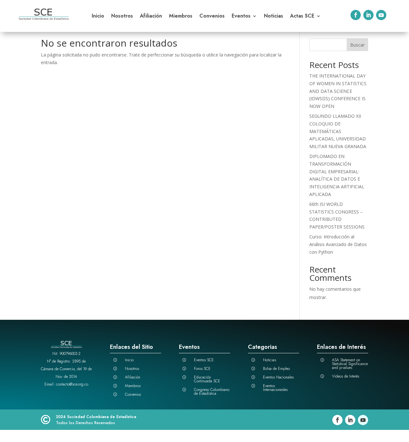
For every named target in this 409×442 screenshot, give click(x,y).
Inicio (98, 16)
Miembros (180, 16)
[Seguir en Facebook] (356, 15)
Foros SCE (202, 368)
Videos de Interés (345, 376)
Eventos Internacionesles (275, 388)
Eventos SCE (204, 360)
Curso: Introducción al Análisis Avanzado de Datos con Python (338, 244)
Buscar (357, 45)
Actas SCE (302, 16)
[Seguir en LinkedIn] (368, 15)
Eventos (241, 16)
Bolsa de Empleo (276, 368)
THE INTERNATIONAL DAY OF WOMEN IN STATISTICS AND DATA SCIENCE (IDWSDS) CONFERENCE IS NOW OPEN (338, 91)
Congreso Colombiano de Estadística (211, 391)
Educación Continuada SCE (207, 379)
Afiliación (151, 16)
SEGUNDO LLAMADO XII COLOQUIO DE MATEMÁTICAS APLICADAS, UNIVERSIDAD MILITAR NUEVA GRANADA (337, 131)
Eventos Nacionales (278, 377)
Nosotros (122, 16)
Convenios (212, 16)
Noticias (273, 16)
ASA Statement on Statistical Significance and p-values (350, 364)
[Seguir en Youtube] (381, 15)
